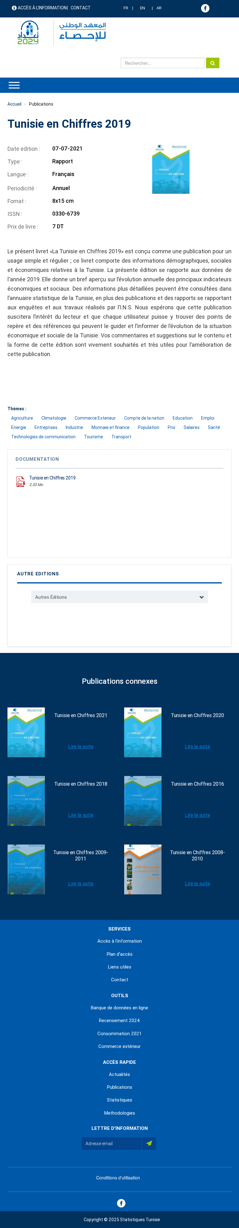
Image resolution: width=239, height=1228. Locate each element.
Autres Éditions (51, 597)
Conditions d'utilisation (118, 1177)
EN (142, 8)
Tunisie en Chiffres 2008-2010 (197, 856)
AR (159, 8)
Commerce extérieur (119, 1046)
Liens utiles (119, 967)
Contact (81, 7)
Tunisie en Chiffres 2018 (80, 784)
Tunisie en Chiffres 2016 (197, 784)
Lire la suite (80, 747)
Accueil (14, 104)
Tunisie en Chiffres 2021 (80, 715)
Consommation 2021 (119, 1033)
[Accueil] (58, 33)
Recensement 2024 (119, 1020)
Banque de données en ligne (119, 1008)
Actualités (119, 1074)
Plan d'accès (120, 954)
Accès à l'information (42, 7)
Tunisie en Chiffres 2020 (197, 715)
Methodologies (119, 1113)
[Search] (212, 63)
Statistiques (119, 1100)
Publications (41, 104)
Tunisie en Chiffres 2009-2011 (80, 856)
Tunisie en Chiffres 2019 (52, 477)
